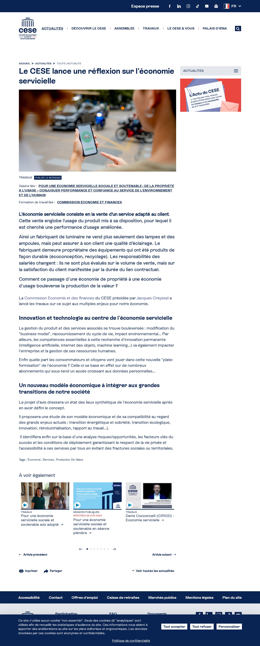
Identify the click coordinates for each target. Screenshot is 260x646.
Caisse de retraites (123, 597)
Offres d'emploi (85, 597)
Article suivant (162, 554)
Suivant (114, 549)
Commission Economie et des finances (59, 298)
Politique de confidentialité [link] (131, 641)
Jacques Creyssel (153, 298)
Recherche (238, 28)
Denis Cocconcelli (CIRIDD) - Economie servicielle (150, 518)
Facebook (169, 6)
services (48, 459)
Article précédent (35, 554)
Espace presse (145, 6)
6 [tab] (104, 549)
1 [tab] (87, 549)
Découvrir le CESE (89, 28)
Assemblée (124, 28)
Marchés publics (162, 597)
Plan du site (232, 597)
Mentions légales (199, 597)
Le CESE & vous (180, 28)
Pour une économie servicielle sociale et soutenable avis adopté (40, 520)
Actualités (52, 28)
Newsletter (216, 6)
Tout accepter (174, 626)
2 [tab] (90, 549)
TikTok (197, 6)
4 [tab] (97, 549)
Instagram (188, 6)
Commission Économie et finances (89, 202)
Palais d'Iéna (215, 28)
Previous (80, 549)
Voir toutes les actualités (155, 571)
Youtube (206, 6)
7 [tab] (108, 549)
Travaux (151, 28)
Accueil (24, 63)
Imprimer (31, 571)
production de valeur (69, 459)
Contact (56, 597)
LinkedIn (179, 6)
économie (34, 459)
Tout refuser (202, 626)
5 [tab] (101, 549)
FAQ (113, 614)
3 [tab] (94, 549)
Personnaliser (229, 626)
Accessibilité (29, 597)
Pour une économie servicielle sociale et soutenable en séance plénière (91, 526)
